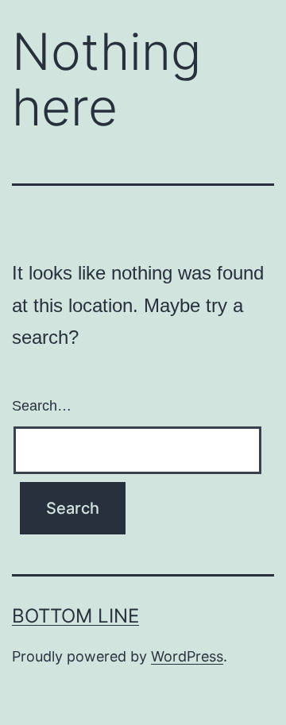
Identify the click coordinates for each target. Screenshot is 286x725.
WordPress (187, 656)
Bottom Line (75, 615)
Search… (42, 406)
